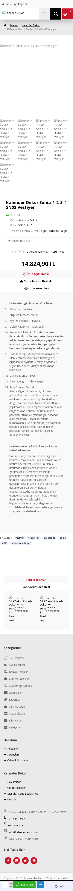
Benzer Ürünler (36, 580)
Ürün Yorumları (39, 288)
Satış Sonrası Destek (38, 281)
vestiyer (20, 537)
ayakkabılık (49, 537)
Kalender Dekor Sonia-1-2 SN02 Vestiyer (54, 603)
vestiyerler (33, 537)
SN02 (4, 543)
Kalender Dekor (31, 25)
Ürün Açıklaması (38, 274)
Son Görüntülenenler (36, 587)
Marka (14, 25)
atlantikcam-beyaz (21, 543)
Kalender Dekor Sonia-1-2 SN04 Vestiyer (23, 603)
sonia (63, 537)
